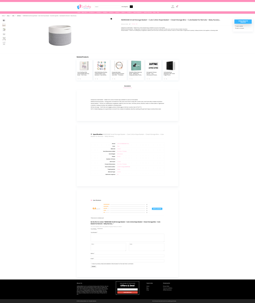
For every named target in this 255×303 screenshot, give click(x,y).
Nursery (117, 12)
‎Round (118, 156)
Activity (111, 12)
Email (92, 258)
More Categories (137, 12)
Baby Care (84, 12)
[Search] (131, 6)
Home (78, 12)
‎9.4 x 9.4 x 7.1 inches (122, 151)
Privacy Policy (166, 286)
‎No (118, 174)
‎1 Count (119, 161)
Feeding (105, 12)
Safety (123, 12)
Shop (154, 12)
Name (92, 253)
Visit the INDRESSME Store (123, 143)
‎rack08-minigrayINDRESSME (123, 166)
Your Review (94, 232)
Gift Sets (19, 15)
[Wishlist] (173, 6)
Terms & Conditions (167, 288)
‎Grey (118, 146)
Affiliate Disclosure (167, 290)
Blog (158, 12)
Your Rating (93, 229)
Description (127, 86)
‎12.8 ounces (120, 154)
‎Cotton (119, 148)
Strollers (129, 12)
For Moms (91, 12)
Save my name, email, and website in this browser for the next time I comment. (112, 264)
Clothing (98, 12)
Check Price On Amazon (243, 21)
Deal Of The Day (148, 12)
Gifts (13, 15)
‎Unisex (118, 169)
